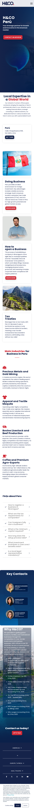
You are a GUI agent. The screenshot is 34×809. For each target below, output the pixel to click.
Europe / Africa (16, 763)
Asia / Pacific (16, 771)
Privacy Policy (10, 795)
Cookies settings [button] (9, 805)
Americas (16, 748)
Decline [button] (25, 805)
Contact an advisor (13, 37)
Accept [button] (17, 805)
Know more (10, 208)
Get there (9, 137)
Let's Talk (17, 733)
